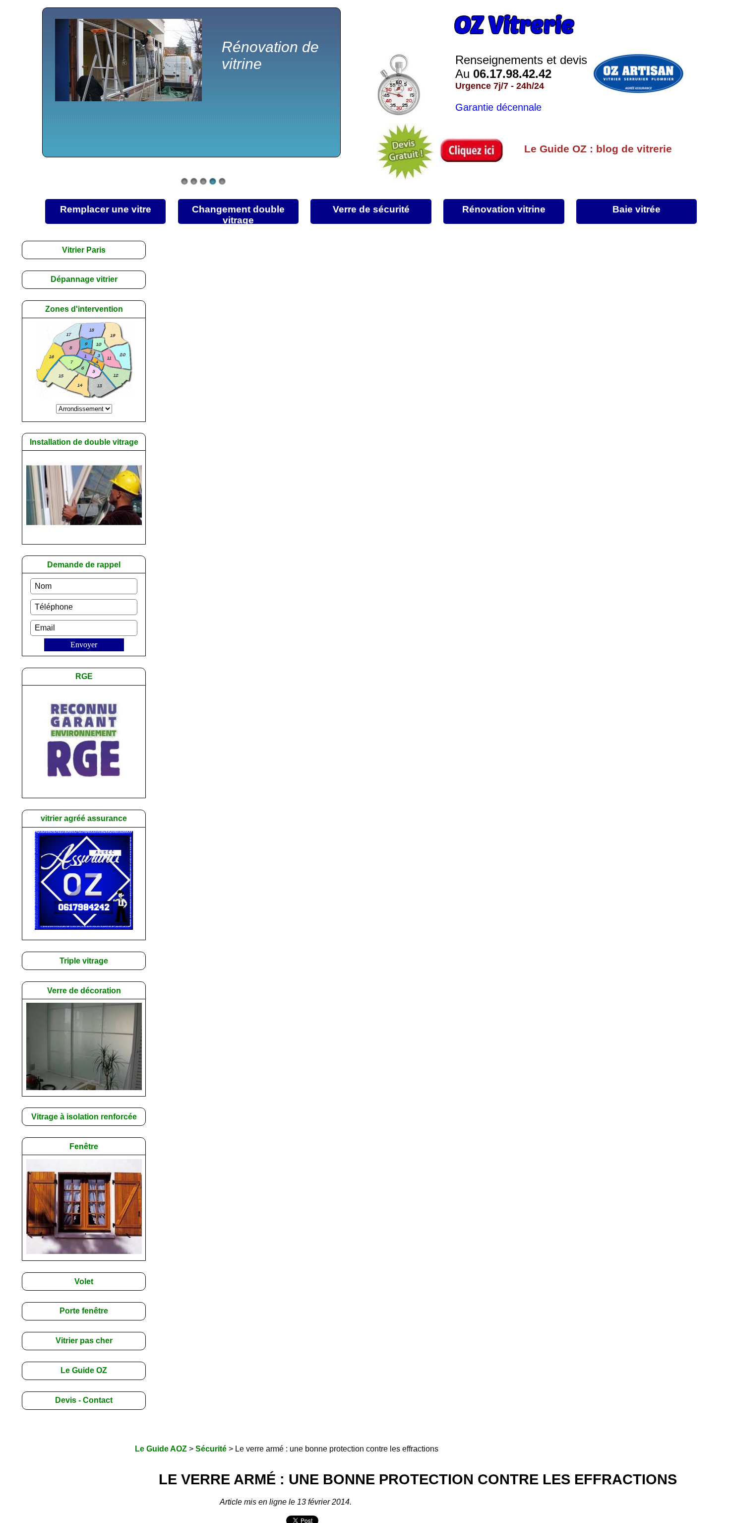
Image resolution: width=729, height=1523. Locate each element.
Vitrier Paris (84, 250)
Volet (83, 1281)
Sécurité (211, 1449)
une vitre (105, 209)
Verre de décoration (84, 990)
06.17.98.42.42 (512, 73)
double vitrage (238, 214)
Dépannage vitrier (84, 279)
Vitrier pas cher (84, 1340)
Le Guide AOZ (161, 1449)
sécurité (371, 209)
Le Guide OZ (84, 1370)
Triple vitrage (84, 961)
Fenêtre (83, 1146)
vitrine (504, 209)
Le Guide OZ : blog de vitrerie (598, 148)
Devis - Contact (84, 1400)
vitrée (636, 209)
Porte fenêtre (84, 1311)
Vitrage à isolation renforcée (84, 1116)
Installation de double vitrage (84, 442)
